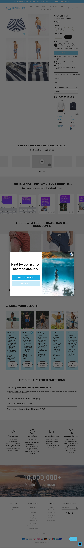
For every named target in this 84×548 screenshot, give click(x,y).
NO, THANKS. (26, 284)
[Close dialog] (71, 254)
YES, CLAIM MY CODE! (26, 277)
